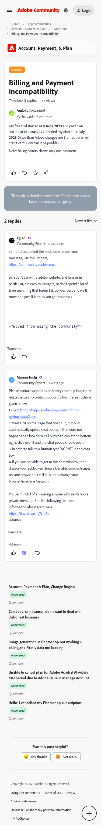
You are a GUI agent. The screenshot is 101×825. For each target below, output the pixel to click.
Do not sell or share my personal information (41, 810)
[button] (9, 12)
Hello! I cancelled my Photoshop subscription (45, 702)
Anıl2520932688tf (31, 110)
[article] (50, 298)
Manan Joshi (27, 377)
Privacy (70, 793)
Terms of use (52, 793)
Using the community (25, 793)
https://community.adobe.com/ (32, 264)
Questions (60, 29)
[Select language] (66, 10)
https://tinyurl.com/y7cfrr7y (29, 513)
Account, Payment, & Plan (28, 29)
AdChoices (23, 818)
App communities (39, 24)
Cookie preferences (23, 801)
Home (15, 24)
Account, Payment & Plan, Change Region (42, 586)
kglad (21, 238)
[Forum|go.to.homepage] (38, 10)
